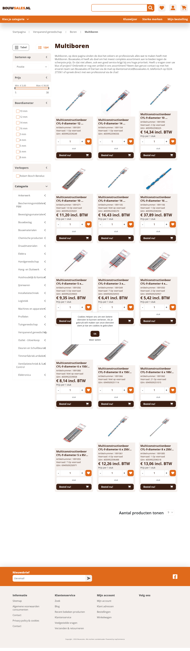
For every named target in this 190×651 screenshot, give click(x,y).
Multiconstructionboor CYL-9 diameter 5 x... (71, 281)
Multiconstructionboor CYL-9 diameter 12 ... (71, 121)
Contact (17, 615)
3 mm (23, 134)
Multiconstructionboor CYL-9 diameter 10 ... (155, 116)
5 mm (23, 145)
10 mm (23, 111)
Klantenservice (63, 617)
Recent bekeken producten (70, 611)
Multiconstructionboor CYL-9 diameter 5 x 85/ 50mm (71, 455)
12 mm (23, 116)
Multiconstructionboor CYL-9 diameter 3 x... (113, 281)
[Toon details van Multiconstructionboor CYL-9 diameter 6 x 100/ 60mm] (158, 350)
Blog (57, 606)
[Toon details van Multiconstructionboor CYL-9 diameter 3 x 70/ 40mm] (116, 262)
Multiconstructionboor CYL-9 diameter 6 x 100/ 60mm (155, 372)
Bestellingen (104, 611)
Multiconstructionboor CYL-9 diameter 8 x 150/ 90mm (113, 372)
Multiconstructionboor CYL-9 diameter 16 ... (155, 198)
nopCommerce (119, 639)
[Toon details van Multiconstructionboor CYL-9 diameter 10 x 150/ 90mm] (74, 179)
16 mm (23, 128)
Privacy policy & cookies (26, 620)
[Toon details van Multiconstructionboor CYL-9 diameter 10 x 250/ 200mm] (158, 96)
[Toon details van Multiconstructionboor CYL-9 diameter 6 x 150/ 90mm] (74, 345)
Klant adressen (105, 606)
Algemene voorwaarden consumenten (26, 608)
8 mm (23, 157)
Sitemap (17, 601)
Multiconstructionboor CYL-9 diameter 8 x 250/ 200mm (155, 449)
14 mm (23, 122)
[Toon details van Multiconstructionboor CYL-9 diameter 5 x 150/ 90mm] (74, 262)
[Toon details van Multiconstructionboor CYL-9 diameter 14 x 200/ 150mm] (116, 102)
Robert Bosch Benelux (32, 176)
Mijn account (104, 601)
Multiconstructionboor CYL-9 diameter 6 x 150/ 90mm (71, 366)
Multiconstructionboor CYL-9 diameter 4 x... (155, 281)
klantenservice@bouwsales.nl (132, 69)
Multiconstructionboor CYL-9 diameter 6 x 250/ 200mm (113, 449)
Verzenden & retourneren (69, 628)
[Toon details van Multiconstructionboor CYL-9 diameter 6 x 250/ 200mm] (116, 428)
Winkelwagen (104, 617)
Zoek (57, 601)
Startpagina (19, 32)
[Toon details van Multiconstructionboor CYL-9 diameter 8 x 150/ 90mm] (116, 350)
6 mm (23, 151)
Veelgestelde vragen (66, 622)
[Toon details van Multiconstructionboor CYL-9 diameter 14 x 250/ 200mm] (116, 179)
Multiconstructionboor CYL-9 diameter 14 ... (113, 121)
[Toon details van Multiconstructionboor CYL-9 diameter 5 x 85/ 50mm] (74, 433)
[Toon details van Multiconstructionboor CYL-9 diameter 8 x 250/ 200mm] (158, 428)
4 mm (23, 140)
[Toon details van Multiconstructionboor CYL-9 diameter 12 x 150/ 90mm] (74, 102)
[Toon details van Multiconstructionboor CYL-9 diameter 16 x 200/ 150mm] (158, 179)
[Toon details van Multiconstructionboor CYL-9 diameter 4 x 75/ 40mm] (158, 262)
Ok (95, 333)
